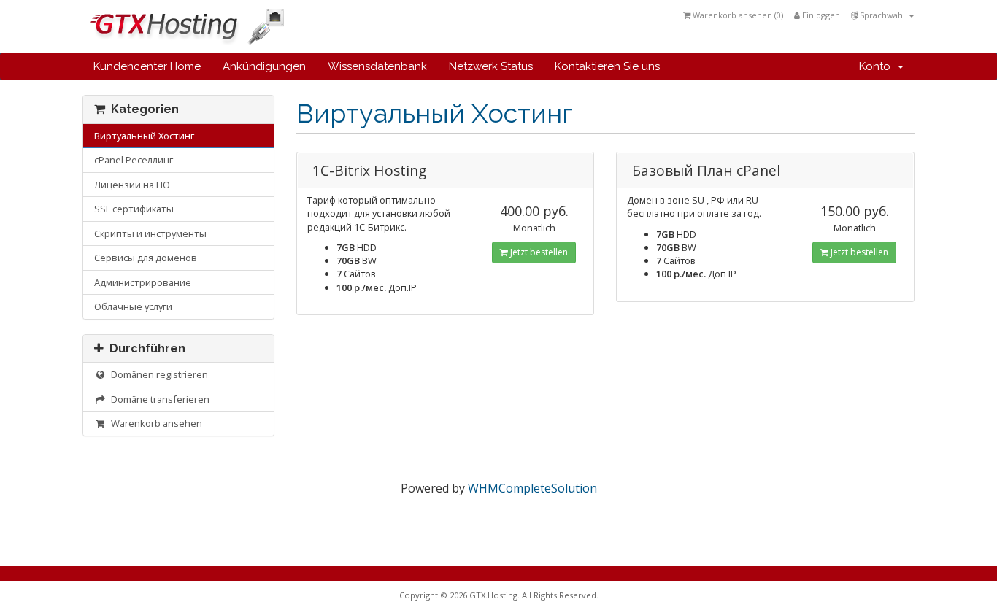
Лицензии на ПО (132, 184)
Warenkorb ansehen (154, 423)
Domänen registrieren (157, 374)
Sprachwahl (882, 14)
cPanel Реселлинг (133, 159)
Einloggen (820, 14)
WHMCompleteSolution (532, 488)
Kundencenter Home (147, 66)
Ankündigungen (264, 66)
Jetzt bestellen (538, 252)
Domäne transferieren (158, 399)
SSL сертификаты (134, 208)
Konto (877, 66)
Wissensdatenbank (377, 66)
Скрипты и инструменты (150, 233)
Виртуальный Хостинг (144, 135)
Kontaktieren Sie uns (607, 66)
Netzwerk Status (491, 66)
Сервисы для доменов (145, 257)
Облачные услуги (133, 306)
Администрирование (142, 282)
